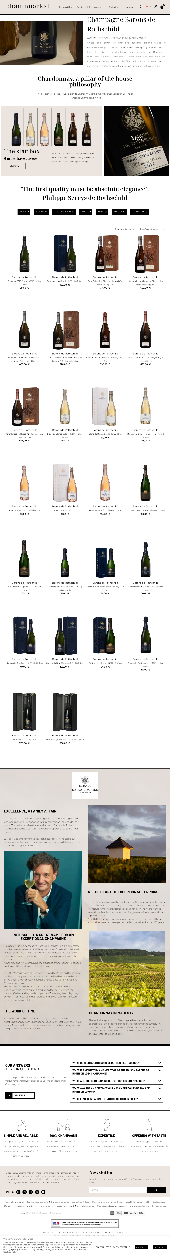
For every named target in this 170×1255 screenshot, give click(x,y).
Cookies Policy (10, 1252)
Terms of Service (106, 1235)
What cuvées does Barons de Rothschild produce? (105, 1062)
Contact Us (77, 1202)
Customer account (65, 1206)
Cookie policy (158, 1202)
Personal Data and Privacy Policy (107, 1202)
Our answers (17, 1065)
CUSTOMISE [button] (141, 1247)
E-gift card (32, 1206)
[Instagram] (31, 1192)
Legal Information (134, 1202)
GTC (147, 1202)
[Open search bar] (141, 6)
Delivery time (138, 212)
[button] (116, 1063)
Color (100, 212)
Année (85, 212)
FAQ (87, 1202)
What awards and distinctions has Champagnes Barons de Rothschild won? (111, 1090)
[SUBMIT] (156, 1190)
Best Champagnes (85, 1206)
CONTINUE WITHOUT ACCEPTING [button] (113, 1247)
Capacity (40, 212)
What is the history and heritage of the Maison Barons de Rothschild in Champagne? (110, 1072)
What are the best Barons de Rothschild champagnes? (108, 1080)
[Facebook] (24, 1192)
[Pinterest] (18, 1192)
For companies (47, 1206)
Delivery (8, 1206)
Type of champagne (63, 212)
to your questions (22, 1069)
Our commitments (60, 1202)
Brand (23, 212)
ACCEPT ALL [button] (159, 1247)
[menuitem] (148, 6)
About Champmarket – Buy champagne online (26, 1202)
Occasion (118, 212)
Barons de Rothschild (24, 277)
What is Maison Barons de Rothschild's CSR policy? (105, 1098)
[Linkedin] (43, 1192)
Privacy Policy (93, 1235)
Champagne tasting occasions (111, 1206)
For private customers (139, 1206)
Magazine (19, 1206)
